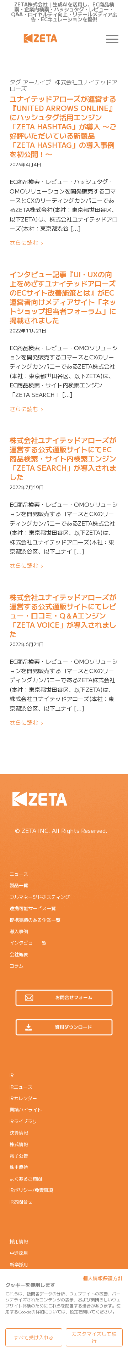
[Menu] (108, 38)
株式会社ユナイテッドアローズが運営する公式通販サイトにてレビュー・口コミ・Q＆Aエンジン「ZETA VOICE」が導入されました (63, 615)
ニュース (19, 873)
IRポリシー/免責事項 (31, 1190)
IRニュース (21, 1086)
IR (12, 1075)
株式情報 (19, 1144)
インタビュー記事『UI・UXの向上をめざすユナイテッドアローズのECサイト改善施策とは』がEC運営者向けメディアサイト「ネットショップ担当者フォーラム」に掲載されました (63, 297)
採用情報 (19, 1241)
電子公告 (19, 1155)
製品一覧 (19, 885)
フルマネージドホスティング (40, 896)
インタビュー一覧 (28, 942)
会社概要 (19, 954)
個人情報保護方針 (103, 1278)
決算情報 (19, 1132)
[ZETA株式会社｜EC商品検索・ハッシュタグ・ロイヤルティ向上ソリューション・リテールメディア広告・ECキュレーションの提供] (53, 38)
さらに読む (24, 242)
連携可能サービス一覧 (33, 908)
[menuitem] (108, 38)
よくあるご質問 (26, 1178)
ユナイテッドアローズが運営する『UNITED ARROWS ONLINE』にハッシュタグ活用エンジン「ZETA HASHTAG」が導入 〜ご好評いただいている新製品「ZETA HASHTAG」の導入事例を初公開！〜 (63, 126)
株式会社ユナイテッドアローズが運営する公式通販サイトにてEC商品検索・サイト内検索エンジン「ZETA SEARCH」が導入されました (63, 458)
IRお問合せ (21, 1201)
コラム (16, 965)
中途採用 (19, 1252)
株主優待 (19, 1167)
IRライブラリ (23, 1121)
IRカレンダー (23, 1098)
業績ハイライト (26, 1109)
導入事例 (19, 931)
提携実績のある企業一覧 (35, 920)
